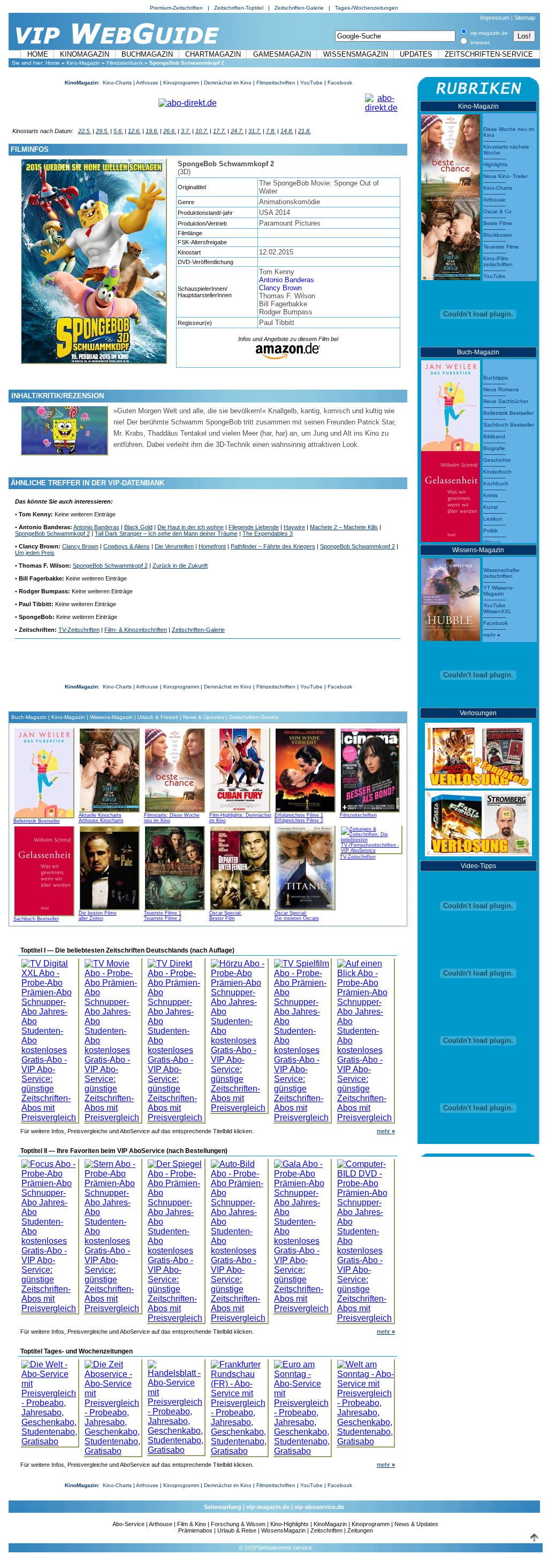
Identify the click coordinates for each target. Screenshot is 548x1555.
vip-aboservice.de (319, 1507)
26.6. (169, 131)
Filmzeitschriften (275, 83)
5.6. (118, 131)
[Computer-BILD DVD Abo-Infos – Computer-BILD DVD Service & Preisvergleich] (365, 1238)
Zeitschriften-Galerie (299, 8)
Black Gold (138, 527)
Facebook (340, 83)
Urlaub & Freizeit (158, 717)
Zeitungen (360, 1530)
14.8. (286, 131)
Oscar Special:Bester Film (225, 915)
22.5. (84, 131)
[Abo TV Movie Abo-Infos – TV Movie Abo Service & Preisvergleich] (112, 1037)
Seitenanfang (222, 1507)
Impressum (494, 17)
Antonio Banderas (286, 280)
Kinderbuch (497, 472)
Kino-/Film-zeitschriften (498, 261)
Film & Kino (191, 1524)
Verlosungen (478, 713)
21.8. (304, 131)
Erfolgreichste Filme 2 (299, 820)
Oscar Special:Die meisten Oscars (297, 915)
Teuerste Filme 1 (162, 913)
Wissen (492, 542)
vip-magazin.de (268, 1507)
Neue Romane (501, 389)
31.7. (254, 131)
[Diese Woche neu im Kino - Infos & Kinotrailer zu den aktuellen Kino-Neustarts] (450, 153)
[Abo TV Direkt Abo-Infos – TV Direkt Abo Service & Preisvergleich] (176, 1037)
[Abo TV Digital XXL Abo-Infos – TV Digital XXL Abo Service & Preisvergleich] (49, 1037)
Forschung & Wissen (238, 1524)
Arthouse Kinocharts (101, 820)
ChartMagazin (213, 54)
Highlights (495, 164)
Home (37, 54)
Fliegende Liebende (254, 527)
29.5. (102, 131)
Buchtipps (495, 378)
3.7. (186, 131)
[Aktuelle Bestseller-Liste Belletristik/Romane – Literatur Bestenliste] (450, 402)
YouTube (311, 83)
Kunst (490, 507)
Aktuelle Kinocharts (100, 815)
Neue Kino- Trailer (505, 176)
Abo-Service (128, 1524)
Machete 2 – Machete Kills (344, 527)
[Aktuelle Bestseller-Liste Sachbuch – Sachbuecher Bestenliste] (450, 493)
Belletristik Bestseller (36, 821)
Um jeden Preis (35, 553)
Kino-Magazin (83, 63)
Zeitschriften (326, 1530)
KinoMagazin (84, 54)
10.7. (201, 131)
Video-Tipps (478, 866)
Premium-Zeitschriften (176, 8)
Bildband (494, 436)
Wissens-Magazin (111, 717)
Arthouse (147, 83)
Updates (416, 54)
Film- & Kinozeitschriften (135, 629)
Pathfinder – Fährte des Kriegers (273, 546)
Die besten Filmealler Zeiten (98, 915)
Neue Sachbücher (505, 401)
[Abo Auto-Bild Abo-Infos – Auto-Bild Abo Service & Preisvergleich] (239, 1238)
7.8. (271, 131)
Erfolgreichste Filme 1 (299, 815)
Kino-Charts (117, 83)
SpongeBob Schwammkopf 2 (52, 533)
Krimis (490, 495)
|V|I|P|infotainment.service (278, 1547)
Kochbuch (495, 483)
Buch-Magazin (29, 717)
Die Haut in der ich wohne (190, 527)
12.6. (134, 131)
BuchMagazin (147, 54)
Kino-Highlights (289, 1524)
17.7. (219, 131)
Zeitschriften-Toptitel (238, 8)
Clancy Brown (280, 288)
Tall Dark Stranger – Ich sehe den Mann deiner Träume (166, 533)
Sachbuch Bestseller (36, 919)
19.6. (152, 131)
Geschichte (497, 460)
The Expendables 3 (267, 533)
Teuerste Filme (501, 247)
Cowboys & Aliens (126, 546)
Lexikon (493, 519)
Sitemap (524, 17)
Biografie (494, 448)
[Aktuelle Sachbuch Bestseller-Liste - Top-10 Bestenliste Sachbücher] (43, 869)
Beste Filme (497, 223)
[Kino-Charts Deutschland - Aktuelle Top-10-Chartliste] (450, 236)
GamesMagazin (282, 54)
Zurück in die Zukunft (180, 565)
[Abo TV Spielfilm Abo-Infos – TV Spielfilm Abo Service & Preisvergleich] (302, 1037)
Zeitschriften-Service (489, 54)
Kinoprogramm (181, 83)
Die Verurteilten (174, 546)
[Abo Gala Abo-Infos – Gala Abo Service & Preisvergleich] (302, 1233)
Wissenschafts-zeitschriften (501, 573)
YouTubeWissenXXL (497, 608)
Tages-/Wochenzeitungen (366, 8)
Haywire (294, 527)
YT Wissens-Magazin (498, 591)
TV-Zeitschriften (79, 629)
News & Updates (203, 717)
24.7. (237, 131)
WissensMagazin (355, 54)
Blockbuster (497, 235)
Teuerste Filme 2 (162, 918)
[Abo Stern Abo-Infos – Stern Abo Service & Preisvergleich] (112, 1233)
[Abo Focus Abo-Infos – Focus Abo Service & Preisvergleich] (49, 1233)
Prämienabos (195, 1530)
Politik (490, 530)
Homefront (212, 546)
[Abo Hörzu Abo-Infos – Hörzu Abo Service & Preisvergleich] (239, 1033)
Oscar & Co (497, 211)
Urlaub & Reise (236, 1530)
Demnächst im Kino (228, 83)
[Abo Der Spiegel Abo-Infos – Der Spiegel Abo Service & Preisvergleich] (176, 1238)
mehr (386, 1131)
